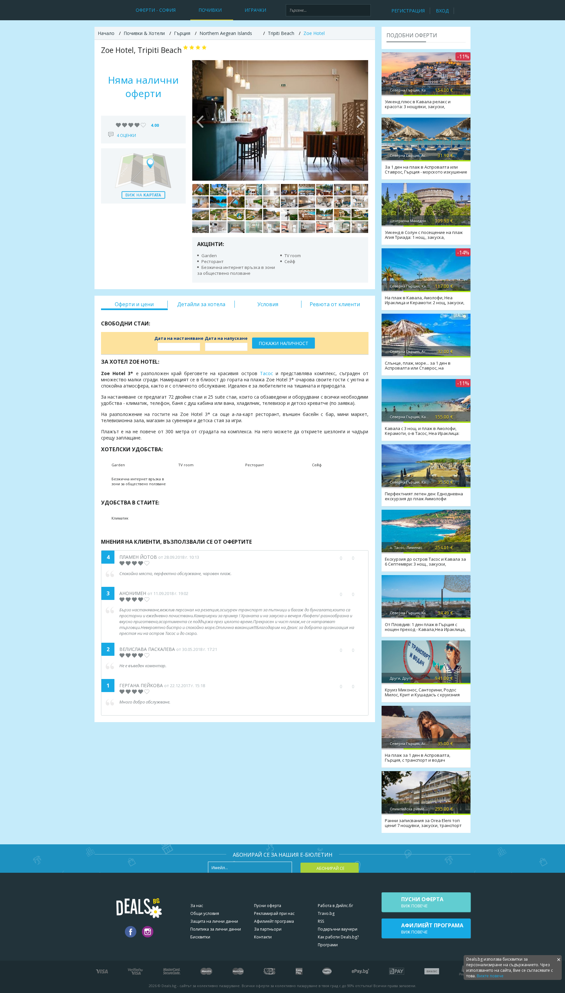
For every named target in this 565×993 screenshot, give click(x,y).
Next (360, 120)
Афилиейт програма (274, 921)
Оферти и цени (134, 304)
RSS (321, 921)
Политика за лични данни (215, 929)
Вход (442, 11)
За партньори (268, 929)
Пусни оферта (267, 905)
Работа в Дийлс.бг (335, 905)
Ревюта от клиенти (335, 304)
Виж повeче (422, 902)
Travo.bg (326, 913)
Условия (267, 304)
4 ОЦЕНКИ (126, 135)
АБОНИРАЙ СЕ (330, 868)
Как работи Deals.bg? (338, 937)
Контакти (263, 937)
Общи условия (204, 913)
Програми (328, 945)
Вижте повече (490, 976)
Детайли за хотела (201, 304)
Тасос (266, 373)
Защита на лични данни (214, 921)
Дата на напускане (226, 338)
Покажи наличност (283, 343)
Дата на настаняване (178, 338)
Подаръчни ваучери (337, 929)
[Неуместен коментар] (359, 558)
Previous (200, 120)
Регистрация (408, 11)
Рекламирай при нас (274, 913)
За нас (196, 905)
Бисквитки (200, 937)
